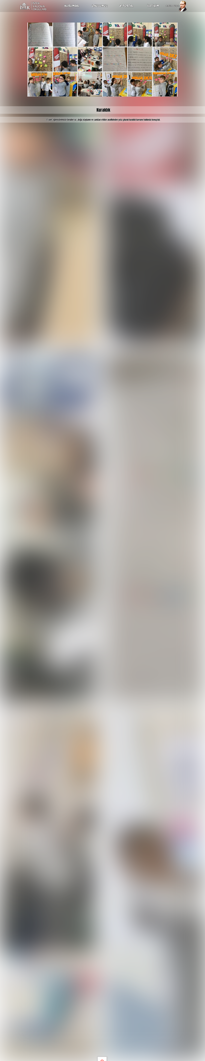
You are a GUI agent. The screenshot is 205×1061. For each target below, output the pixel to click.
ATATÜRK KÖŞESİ (172, 6)
